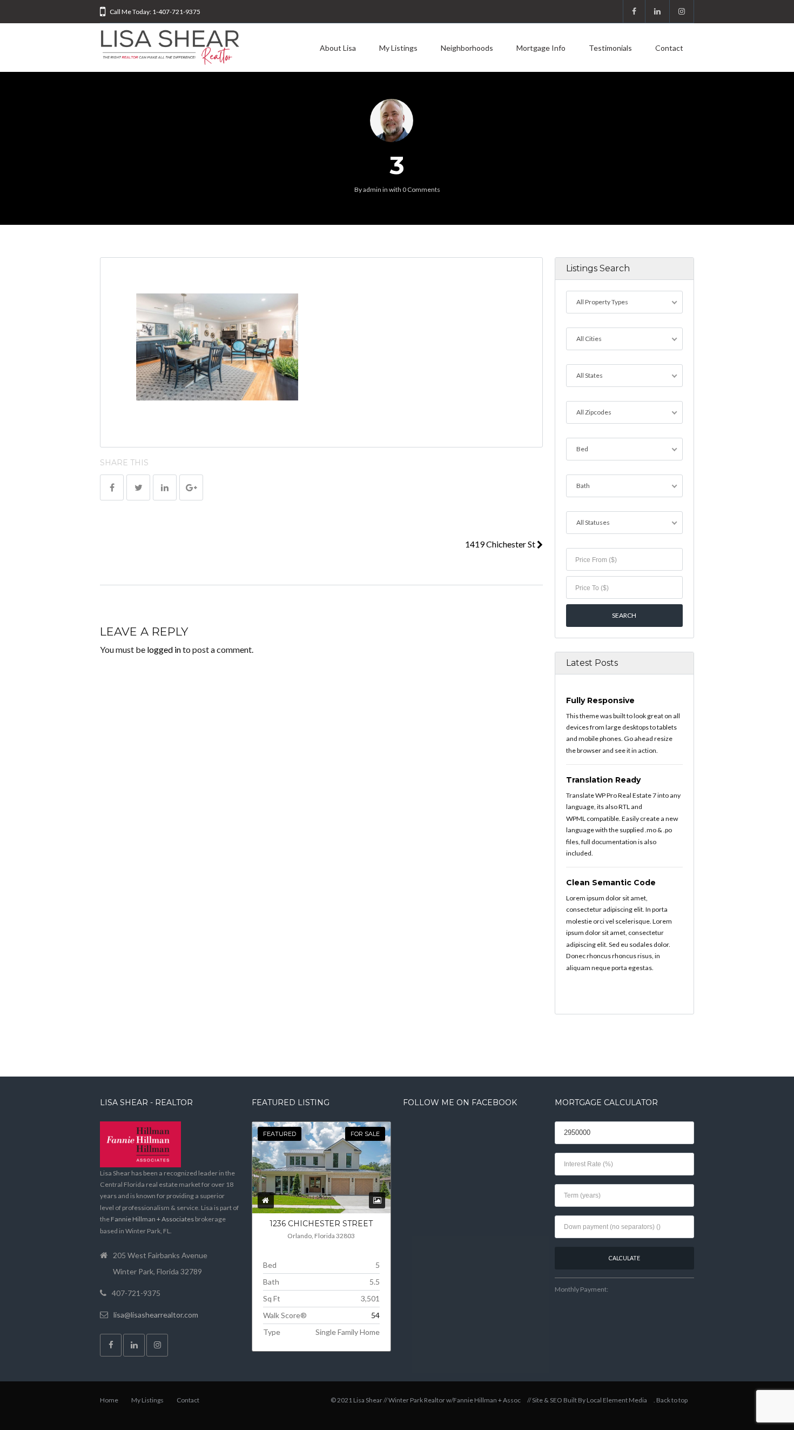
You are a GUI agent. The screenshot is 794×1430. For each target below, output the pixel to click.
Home (109, 1400)
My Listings (398, 47)
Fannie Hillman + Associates (152, 1219)
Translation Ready (603, 780)
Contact (669, 47)
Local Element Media (617, 1400)
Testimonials (610, 47)
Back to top (672, 1400)
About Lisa (338, 47)
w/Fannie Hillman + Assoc (483, 1400)
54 (375, 1315)
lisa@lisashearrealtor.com (155, 1314)
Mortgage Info (541, 47)
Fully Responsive (600, 700)
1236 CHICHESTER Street (321, 1223)
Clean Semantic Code (611, 882)
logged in (164, 649)
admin (372, 189)
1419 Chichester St (501, 544)
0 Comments (421, 189)
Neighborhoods (467, 47)
